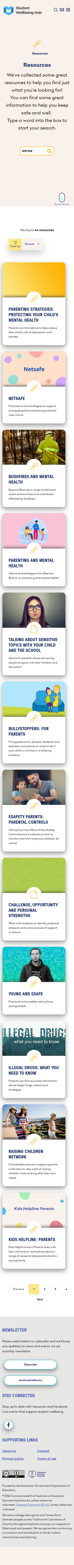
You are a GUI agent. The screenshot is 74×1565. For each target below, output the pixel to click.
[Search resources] (49, 151)
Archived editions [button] (30, 1380)
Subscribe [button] (30, 1365)
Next (40, 1299)
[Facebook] (8, 1425)
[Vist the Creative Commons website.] (13, 1474)
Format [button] (29, 244)
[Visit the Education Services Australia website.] (35, 1474)
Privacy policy (13, 1459)
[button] (55, 10)
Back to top (62, 1551)
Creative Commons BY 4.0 (32, 1505)
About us (9, 1451)
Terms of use (46, 1459)
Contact (43, 1451)
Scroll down (61, 204)
